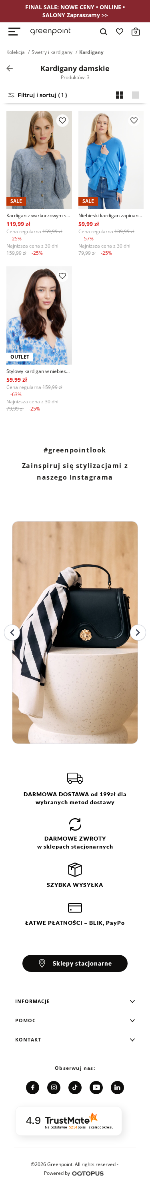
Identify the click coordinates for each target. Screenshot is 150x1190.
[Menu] (14, 32)
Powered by (57, 1173)
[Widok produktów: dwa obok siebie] (120, 95)
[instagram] (53, 1087)
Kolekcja (15, 52)
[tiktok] (75, 1087)
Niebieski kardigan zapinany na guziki (111, 215)
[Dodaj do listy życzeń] (62, 120)
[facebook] (32, 1087)
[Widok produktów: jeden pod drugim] (136, 95)
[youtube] (96, 1087)
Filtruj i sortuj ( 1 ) (42, 95)
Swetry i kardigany (52, 52)
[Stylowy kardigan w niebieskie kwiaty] (39, 315)
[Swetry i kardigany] (9, 68)
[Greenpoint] (50, 32)
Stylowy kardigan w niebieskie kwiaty (39, 371)
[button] (75, 1001)
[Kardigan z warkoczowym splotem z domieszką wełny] (39, 160)
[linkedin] (117, 1087)
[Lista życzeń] (120, 32)
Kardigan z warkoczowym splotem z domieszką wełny (39, 215)
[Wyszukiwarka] (104, 32)
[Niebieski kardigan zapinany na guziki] (111, 160)
